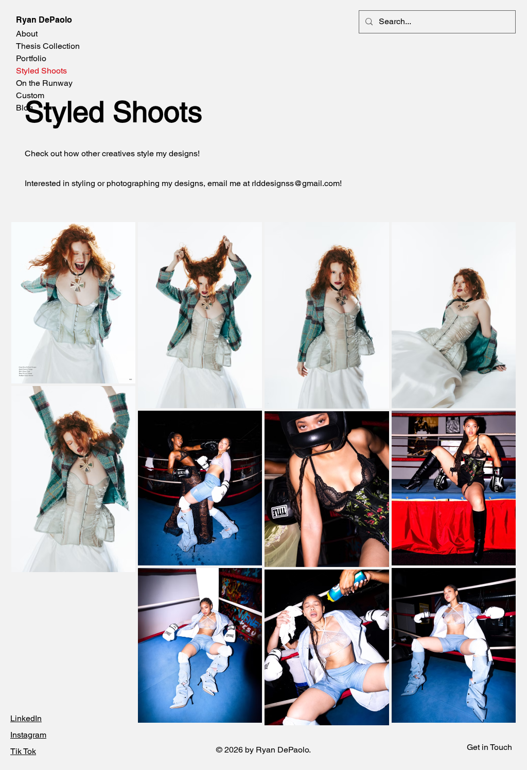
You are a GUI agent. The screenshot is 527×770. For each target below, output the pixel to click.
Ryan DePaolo (44, 20)
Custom (30, 95)
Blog (24, 108)
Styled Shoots (41, 71)
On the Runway (44, 83)
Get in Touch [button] (489, 747)
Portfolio (31, 58)
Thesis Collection (48, 46)
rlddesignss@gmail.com (296, 183)
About (27, 34)
